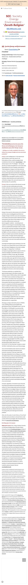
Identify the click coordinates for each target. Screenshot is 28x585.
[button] (1, 8)
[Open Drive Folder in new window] (24, 560)
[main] (14, 25)
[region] (14, 3)
